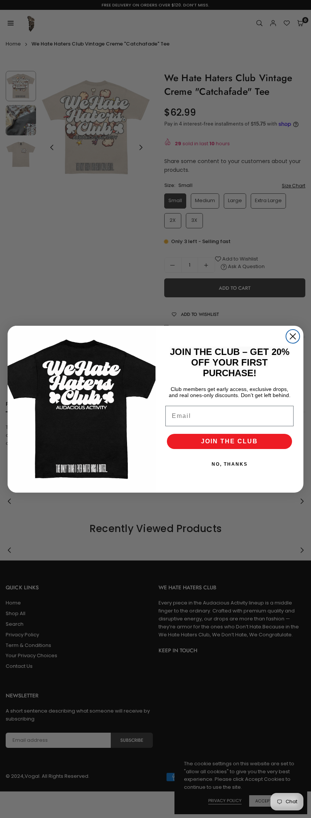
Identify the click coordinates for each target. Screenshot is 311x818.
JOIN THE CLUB (229, 441)
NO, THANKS (230, 464)
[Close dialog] (293, 336)
